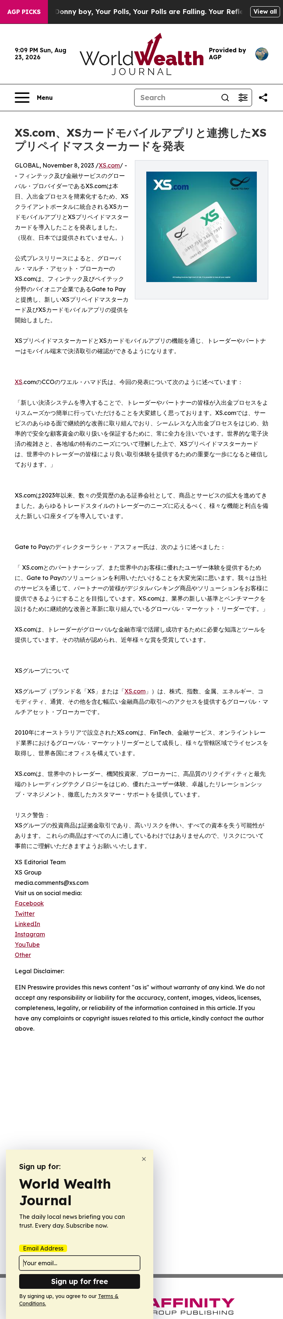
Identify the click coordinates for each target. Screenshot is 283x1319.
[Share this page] (263, 97)
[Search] (225, 97)
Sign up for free (79, 1281)
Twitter (25, 913)
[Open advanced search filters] (243, 97)
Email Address (43, 1248)
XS (18, 382)
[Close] (143, 1159)
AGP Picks (24, 11)
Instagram (30, 934)
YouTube (27, 944)
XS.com (109, 165)
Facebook (29, 903)
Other (23, 955)
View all (265, 11)
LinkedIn (27, 924)
